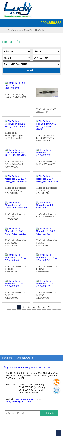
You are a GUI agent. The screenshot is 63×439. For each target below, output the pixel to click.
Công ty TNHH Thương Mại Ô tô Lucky (26, 367)
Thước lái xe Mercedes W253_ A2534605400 (46, 215)
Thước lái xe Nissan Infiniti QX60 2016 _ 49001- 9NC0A (46, 138)
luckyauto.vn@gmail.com (19, 401)
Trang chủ (7, 358)
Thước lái (39, 30)
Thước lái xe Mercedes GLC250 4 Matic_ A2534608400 (15, 190)
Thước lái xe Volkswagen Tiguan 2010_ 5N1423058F (14, 135)
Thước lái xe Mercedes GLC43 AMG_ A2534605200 (15, 243)
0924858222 (50, 23)
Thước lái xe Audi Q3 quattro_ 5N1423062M (15, 95)
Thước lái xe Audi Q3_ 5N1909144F (46, 110)
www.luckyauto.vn (25, 399)
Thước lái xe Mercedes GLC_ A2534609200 (46, 162)
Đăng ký (50, 413)
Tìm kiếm (30, 70)
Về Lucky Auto (24, 358)
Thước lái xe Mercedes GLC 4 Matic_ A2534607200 (46, 190)
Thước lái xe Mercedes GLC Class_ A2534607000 (15, 216)
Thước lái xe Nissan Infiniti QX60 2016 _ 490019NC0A (15, 164)
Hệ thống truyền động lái (19, 30)
